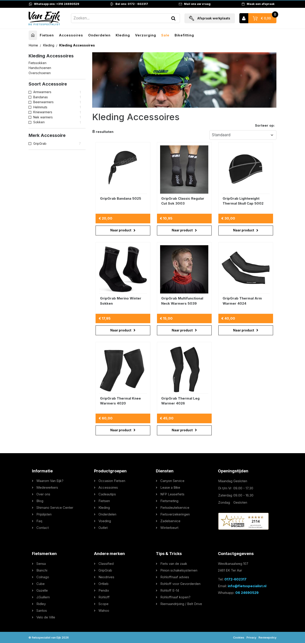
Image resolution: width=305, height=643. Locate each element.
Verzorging (145, 35)
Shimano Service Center (54, 507)
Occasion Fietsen (111, 481)
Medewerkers (47, 487)
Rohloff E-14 (169, 590)
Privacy (251, 637)
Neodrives (106, 577)
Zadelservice (170, 521)
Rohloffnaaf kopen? (175, 597)
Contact (42, 528)
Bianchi (41, 570)
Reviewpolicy (267, 637)
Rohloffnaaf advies (174, 577)
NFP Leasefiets (172, 494)
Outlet (103, 528)
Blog (39, 501)
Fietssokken (37, 63)
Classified (106, 563)
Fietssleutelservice (174, 507)
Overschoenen (40, 73)
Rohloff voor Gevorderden (180, 584)
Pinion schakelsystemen (178, 570)
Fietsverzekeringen (175, 514)
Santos (41, 610)
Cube (40, 584)
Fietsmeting (169, 501)
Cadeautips (107, 494)
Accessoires (71, 35)
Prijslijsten (44, 514)
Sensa (41, 563)
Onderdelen (99, 35)
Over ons (43, 494)
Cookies (238, 637)
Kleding (123, 35)
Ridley (41, 604)
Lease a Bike (170, 487)
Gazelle (42, 590)
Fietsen (47, 35)
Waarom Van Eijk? (49, 481)
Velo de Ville (45, 617)
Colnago (42, 577)
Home (34, 45)
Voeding (104, 521)
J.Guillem (43, 597)
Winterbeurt (169, 528)
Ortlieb (103, 584)
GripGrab (105, 570)
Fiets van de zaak (173, 563)
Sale (165, 35)
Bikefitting (184, 35)
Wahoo (103, 610)
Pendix (103, 590)
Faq (39, 521)
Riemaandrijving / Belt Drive (181, 604)
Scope (103, 604)
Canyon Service (172, 481)
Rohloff (104, 597)
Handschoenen (40, 68)
